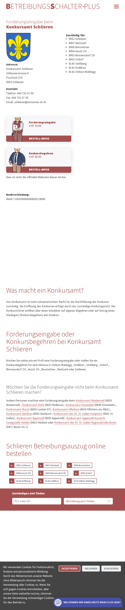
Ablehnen (91, 568)
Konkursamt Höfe (33, 405)
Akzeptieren (69, 568)
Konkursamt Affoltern (66, 409)
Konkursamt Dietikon (19, 414)
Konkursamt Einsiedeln (80, 405)
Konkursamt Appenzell (30, 418)
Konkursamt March (17, 409)
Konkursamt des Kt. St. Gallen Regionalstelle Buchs (85, 422)
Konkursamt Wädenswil (90, 400)
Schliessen (111, 568)
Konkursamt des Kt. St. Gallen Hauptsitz (77, 414)
